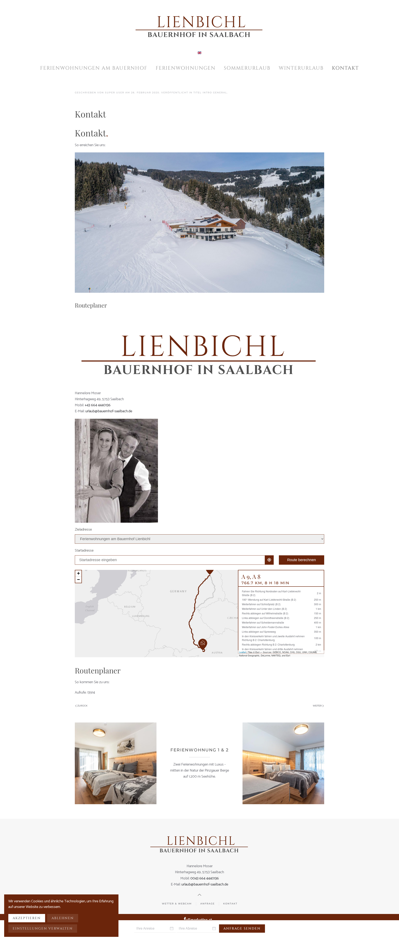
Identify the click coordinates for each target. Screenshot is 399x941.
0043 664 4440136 (204, 878)
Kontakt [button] (345, 68)
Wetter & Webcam (177, 903)
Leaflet (242, 652)
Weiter (317, 705)
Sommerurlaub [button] (247, 68)
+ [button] (78, 573)
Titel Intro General (210, 92)
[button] (199, 895)
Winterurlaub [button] (301, 68)
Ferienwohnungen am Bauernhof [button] (93, 68)
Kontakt (230, 903)
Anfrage (207, 903)
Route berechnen (301, 560)
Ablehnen (63, 918)
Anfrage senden (242, 928)
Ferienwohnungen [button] (186, 68)
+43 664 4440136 (98, 405)
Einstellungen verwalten (43, 928)
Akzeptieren (27, 918)
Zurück (82, 705)
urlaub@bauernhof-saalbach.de (108, 411)
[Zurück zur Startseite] (199, 25)
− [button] (78, 579)
